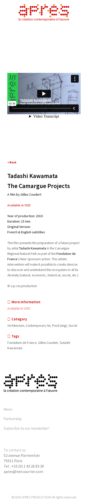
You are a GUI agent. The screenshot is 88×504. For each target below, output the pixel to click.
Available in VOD (19, 205)
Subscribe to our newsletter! (26, 428)
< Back (11, 162)
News (8, 409)
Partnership (13, 418)
